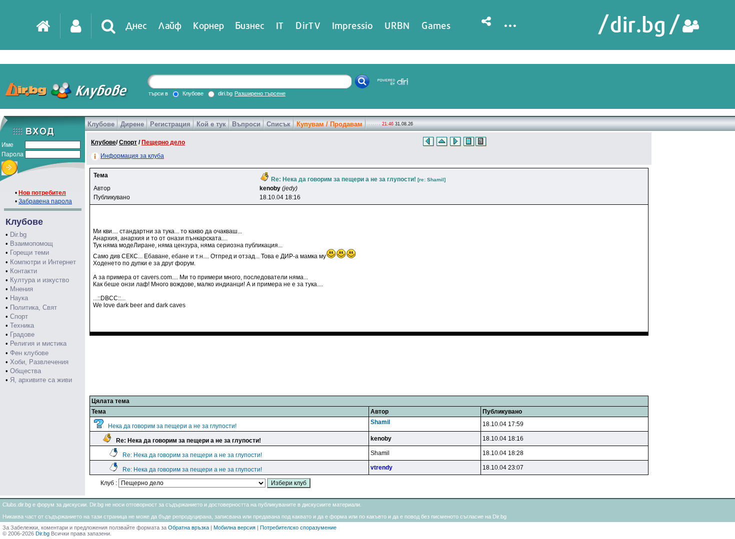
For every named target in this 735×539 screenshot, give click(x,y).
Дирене (132, 124)
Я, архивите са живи (41, 380)
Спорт (19, 316)
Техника (22, 325)
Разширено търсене (260, 93)
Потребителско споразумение (298, 528)
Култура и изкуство (39, 280)
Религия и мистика (38, 343)
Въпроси (246, 124)
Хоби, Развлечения (39, 362)
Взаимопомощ (31, 243)
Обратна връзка (188, 528)
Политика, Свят (33, 307)
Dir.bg (18, 234)
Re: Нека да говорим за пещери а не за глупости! (192, 455)
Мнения (21, 289)
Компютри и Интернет (43, 262)
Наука (19, 298)
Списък (278, 124)
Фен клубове (29, 353)
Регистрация (170, 124)
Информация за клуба (132, 155)
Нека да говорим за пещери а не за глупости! (172, 426)
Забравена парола (45, 201)
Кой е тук (211, 124)
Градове (22, 334)
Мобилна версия (235, 528)
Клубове (101, 124)
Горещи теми (29, 252)
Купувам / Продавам (329, 124)
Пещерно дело (163, 142)
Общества (25, 371)
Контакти (23, 271)
